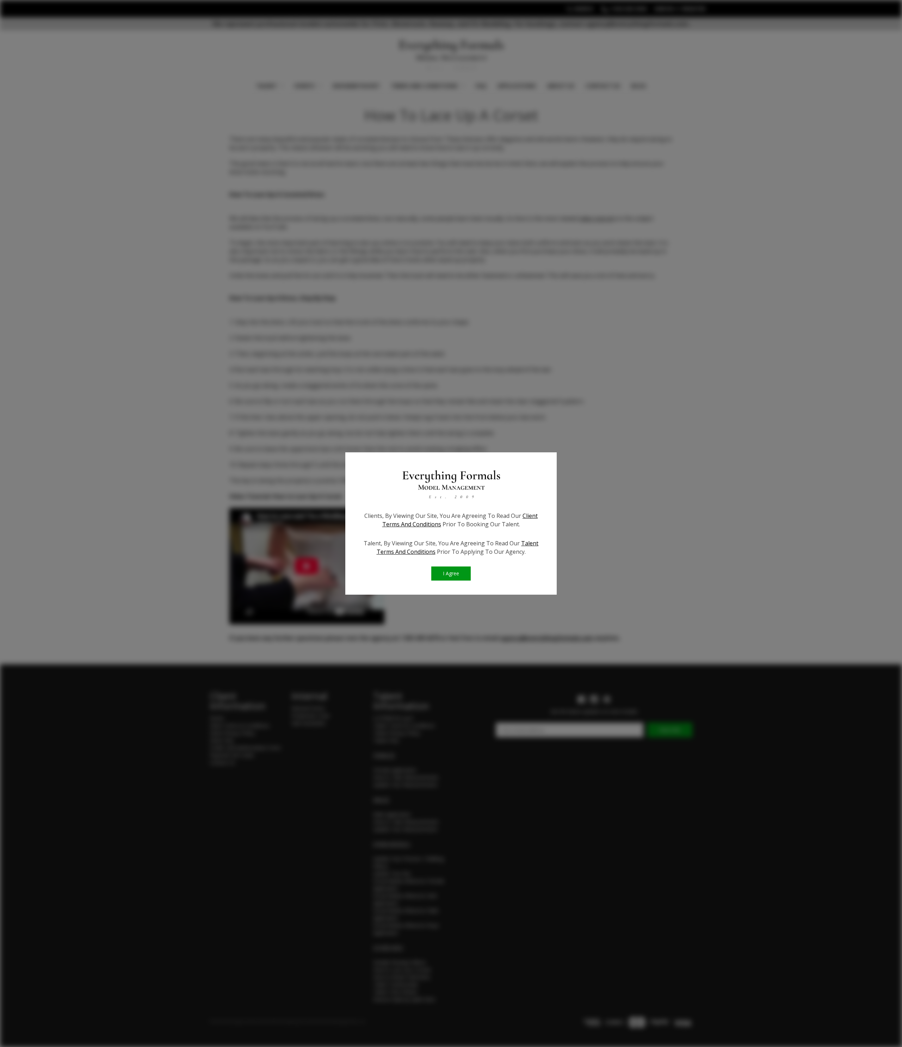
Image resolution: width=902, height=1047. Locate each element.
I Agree (451, 573)
